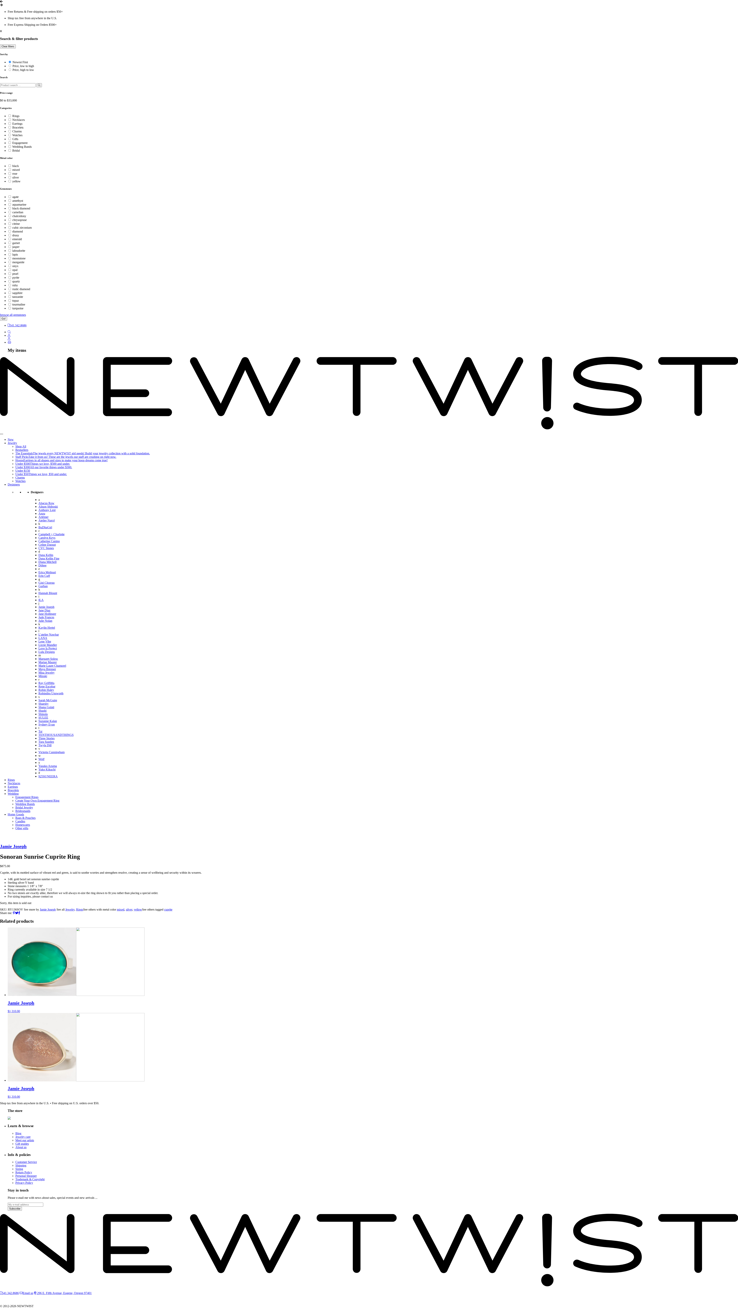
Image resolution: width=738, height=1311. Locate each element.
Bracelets (17, 127)
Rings (15, 116)
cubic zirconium (22, 227)
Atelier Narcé (46, 520)
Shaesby (43, 703)
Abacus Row (46, 503)
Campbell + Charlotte (51, 534)
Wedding (13, 793)
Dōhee (42, 565)
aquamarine (19, 204)
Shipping (20, 1165)
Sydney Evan (46, 724)
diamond (17, 231)
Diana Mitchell (47, 562)
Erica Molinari (47, 572)
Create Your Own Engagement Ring (37, 800)
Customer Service (26, 1162)
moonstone (19, 258)
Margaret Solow (48, 658)
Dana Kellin (45, 555)
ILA (41, 600)
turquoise (17, 308)
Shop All (20, 446)
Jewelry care (23, 1136)
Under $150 (22, 470)
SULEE (43, 717)
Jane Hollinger (47, 613)
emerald (17, 239)
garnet (16, 243)
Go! (4, 318)
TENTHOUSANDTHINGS (56, 734)
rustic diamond (21, 289)
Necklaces (18, 119)
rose (14, 173)
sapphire (17, 293)
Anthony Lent (47, 510)
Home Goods (16, 814)
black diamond (21, 208)
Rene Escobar (46, 686)
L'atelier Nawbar (48, 634)
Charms (17, 131)
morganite (18, 262)
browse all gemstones (13, 314)
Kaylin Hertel (46, 627)
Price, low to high (23, 66)
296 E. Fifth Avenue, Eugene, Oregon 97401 (64, 1293)
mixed (16, 169)
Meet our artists (24, 1140)
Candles (20, 821)
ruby (15, 285)
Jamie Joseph (46, 607)
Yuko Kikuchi (47, 769)
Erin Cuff (44, 575)
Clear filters (8, 46)
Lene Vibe (44, 641)
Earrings (17, 123)
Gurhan (43, 586)
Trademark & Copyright (30, 1179)
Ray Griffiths (46, 683)
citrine (16, 223)
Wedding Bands (22, 146)
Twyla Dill (45, 745)
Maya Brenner (47, 669)
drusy (15, 235)
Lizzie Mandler (47, 645)
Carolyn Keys (46, 537)
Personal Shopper (26, 1175)
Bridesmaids (22, 811)
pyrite (15, 277)
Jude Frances (46, 617)
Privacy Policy (24, 1182)
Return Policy (23, 1172)
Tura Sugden (46, 741)
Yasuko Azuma (47, 766)
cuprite (168, 909)
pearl (15, 273)
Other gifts (21, 828)
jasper (15, 246)
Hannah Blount (47, 593)
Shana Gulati (46, 707)
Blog (18, 1133)
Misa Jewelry (46, 672)
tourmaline (18, 304)
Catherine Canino (49, 541)
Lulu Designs (46, 651)
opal (14, 269)
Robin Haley (46, 690)
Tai (40, 731)
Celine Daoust (47, 544)
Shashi (42, 710)
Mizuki (42, 676)
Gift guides (22, 1143)
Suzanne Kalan (47, 721)
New (11, 439)
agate (15, 196)
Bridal (16, 150)
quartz (16, 281)
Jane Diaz (44, 610)
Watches (17, 135)
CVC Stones (46, 548)
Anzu (41, 513)
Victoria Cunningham (51, 752)
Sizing (19, 1169)
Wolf (41, 759)
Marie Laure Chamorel (52, 665)
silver (15, 177)
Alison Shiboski (48, 506)
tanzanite (17, 296)
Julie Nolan (45, 620)
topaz (15, 300)
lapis (15, 254)
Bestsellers (21, 450)
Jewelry (12, 443)
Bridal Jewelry (24, 807)
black (15, 166)
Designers (14, 484)
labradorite (18, 250)
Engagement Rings (26, 797)
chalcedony (19, 216)
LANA (42, 638)
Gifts (15, 139)
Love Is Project (47, 648)
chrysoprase (19, 220)
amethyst (17, 200)
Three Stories (46, 738)
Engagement (19, 142)
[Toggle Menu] (1, 434)
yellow (16, 181)
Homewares (22, 824)
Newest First (20, 62)
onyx (15, 266)
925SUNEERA (48, 776)
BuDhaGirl (45, 527)
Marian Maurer (47, 662)
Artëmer (43, 517)
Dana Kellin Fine (48, 558)
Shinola (43, 714)
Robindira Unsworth (50, 693)
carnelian (17, 212)
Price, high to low (23, 69)
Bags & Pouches (25, 817)
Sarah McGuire (47, 700)
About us (21, 1147)
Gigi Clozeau (46, 582)
